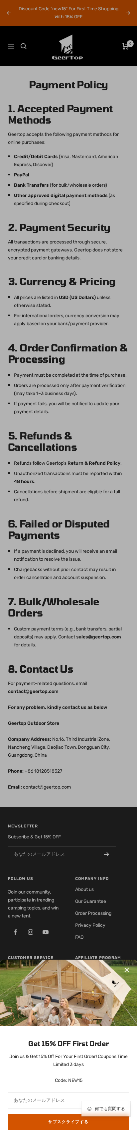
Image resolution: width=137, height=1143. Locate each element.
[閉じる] (126, 970)
